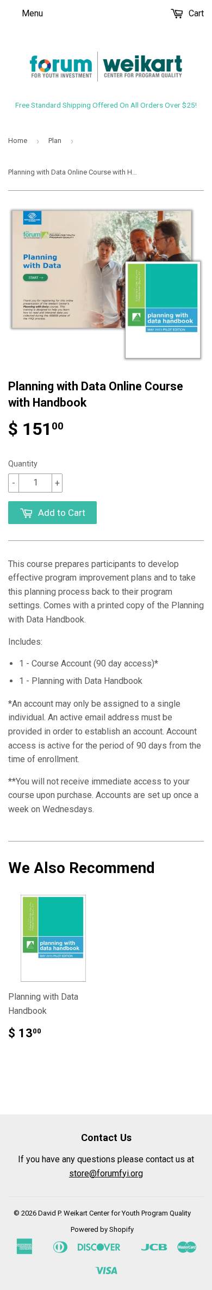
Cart (195, 13)
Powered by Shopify (102, 1229)
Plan (54, 140)
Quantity (23, 463)
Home (17, 140)
